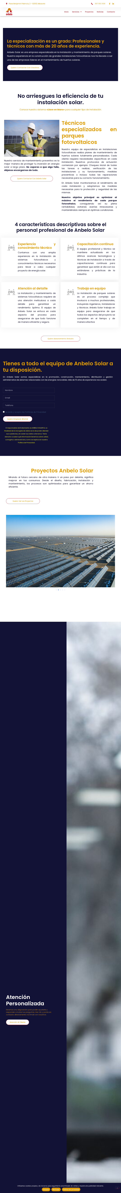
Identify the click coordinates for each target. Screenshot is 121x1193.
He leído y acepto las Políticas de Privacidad (25, 412)
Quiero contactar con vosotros (25, 67)
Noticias (100, 12)
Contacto (111, 12)
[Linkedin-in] (113, 3)
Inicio (66, 12)
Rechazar (56, 1189)
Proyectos (89, 12)
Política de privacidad (71, 1189)
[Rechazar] (117, 1188)
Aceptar (46, 1189)
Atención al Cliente (17, 1022)
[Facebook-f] (109, 3)
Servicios (75, 12)
